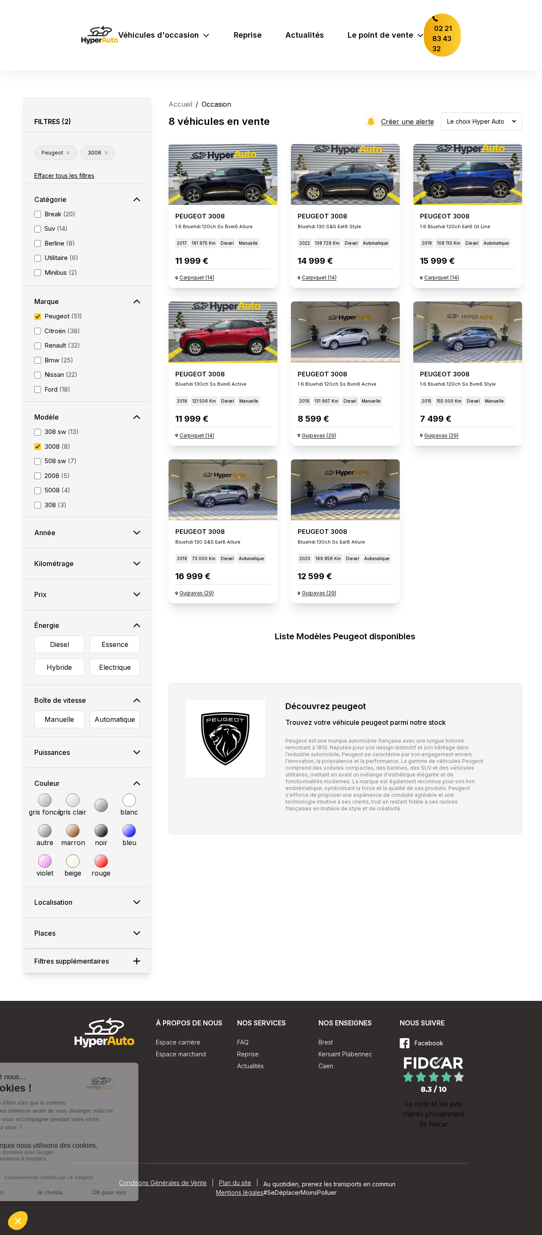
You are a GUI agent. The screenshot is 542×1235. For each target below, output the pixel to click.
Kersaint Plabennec (345, 1054)
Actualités (304, 34)
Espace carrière (178, 1042)
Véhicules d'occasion (158, 34)
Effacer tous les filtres (64, 175)
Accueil (180, 104)
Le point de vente (380, 34)
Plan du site (235, 1182)
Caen (325, 1065)
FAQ (243, 1042)
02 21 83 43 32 (442, 38)
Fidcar (438, 1124)
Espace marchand (181, 1054)
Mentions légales (239, 1192)
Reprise (248, 34)
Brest (325, 1042)
